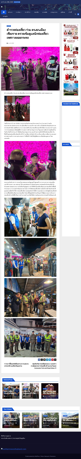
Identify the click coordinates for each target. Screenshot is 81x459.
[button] (75, 14)
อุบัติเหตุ (63, 12)
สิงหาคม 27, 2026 (68, 423)
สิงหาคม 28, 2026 (9, 423)
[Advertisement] (71, 192)
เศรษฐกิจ (5, 16)
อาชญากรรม (54, 12)
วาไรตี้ (70, 12)
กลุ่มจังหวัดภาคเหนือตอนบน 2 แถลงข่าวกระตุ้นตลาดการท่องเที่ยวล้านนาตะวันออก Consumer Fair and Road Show (43, 366)
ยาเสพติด (44, 12)
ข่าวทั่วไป (27, 12)
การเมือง (18, 12)
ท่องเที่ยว (36, 12)
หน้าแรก (10, 12)
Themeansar (52, 456)
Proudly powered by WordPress (32, 456)
